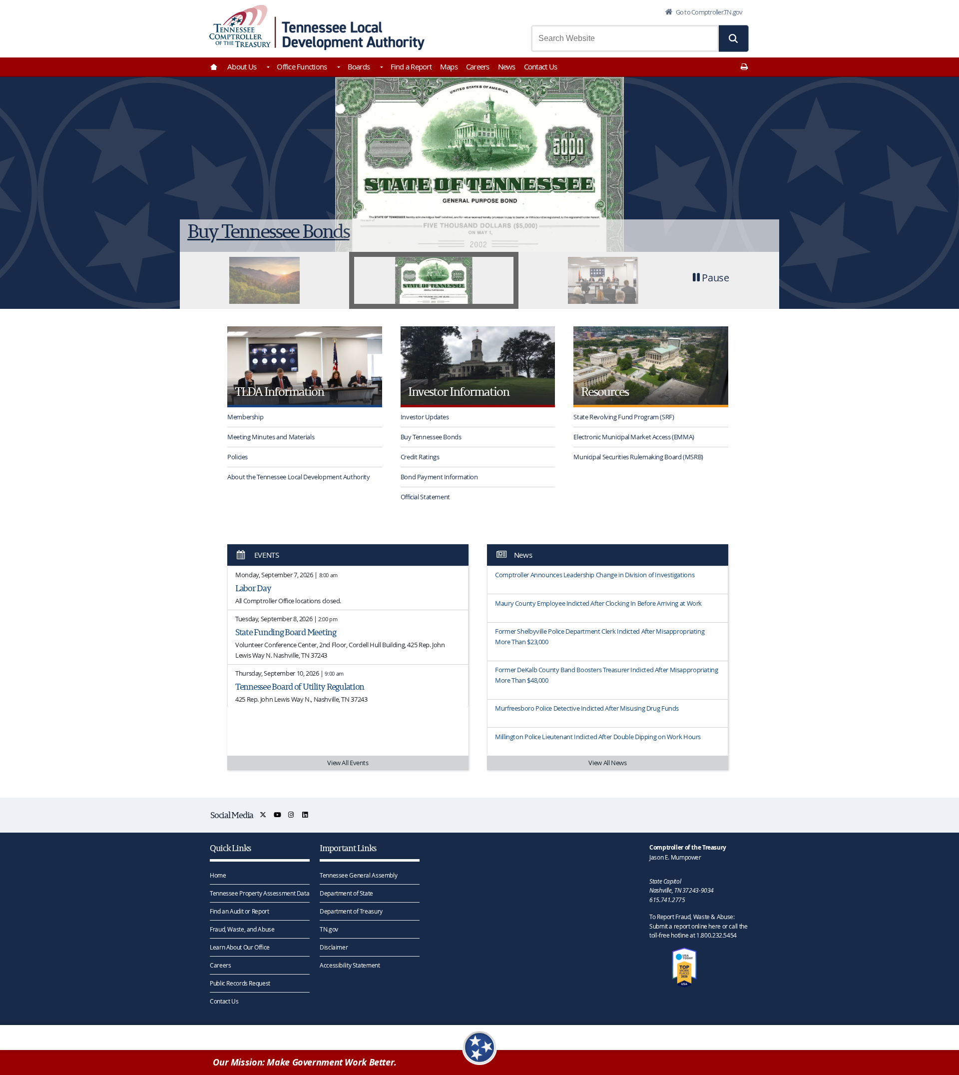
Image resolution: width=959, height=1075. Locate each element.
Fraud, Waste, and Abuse (242, 929)
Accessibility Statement (350, 965)
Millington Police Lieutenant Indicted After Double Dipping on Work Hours (598, 736)
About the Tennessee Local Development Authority (298, 476)
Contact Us (540, 66)
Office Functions (302, 66)
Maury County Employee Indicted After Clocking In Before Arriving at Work (598, 603)
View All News (607, 762)
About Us (241, 66)
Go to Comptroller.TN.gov (708, 11)
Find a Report (411, 66)
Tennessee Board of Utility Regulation (299, 686)
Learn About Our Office (240, 947)
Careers (477, 66)
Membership (245, 416)
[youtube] (278, 815)
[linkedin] (305, 815)
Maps (449, 66)
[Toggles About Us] (267, 68)
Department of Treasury (351, 911)
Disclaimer (334, 947)
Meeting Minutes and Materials (270, 436)
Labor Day (253, 588)
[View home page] (240, 26)
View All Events (347, 762)
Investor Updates (425, 416)
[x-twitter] (263, 815)
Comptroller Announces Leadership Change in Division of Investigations (594, 574)
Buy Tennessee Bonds (431, 436)
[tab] (264, 280)
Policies (237, 456)
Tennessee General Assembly (358, 875)
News (506, 66)
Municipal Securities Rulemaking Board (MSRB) (638, 456)
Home (218, 875)
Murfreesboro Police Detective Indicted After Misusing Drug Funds (587, 708)
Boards (359, 66)
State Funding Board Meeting (285, 632)
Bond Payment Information (439, 476)
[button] (734, 38)
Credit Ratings (420, 456)
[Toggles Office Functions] (338, 68)
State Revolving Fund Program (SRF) (623, 416)
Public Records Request (240, 983)
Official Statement (425, 496)
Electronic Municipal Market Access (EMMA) (633, 436)
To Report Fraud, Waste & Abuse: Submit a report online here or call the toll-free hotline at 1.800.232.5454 (698, 926)
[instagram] (291, 815)
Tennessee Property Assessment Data (259, 893)
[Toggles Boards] (381, 68)
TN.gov (329, 929)
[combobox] (624, 38)
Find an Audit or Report (239, 911)
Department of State (346, 893)
